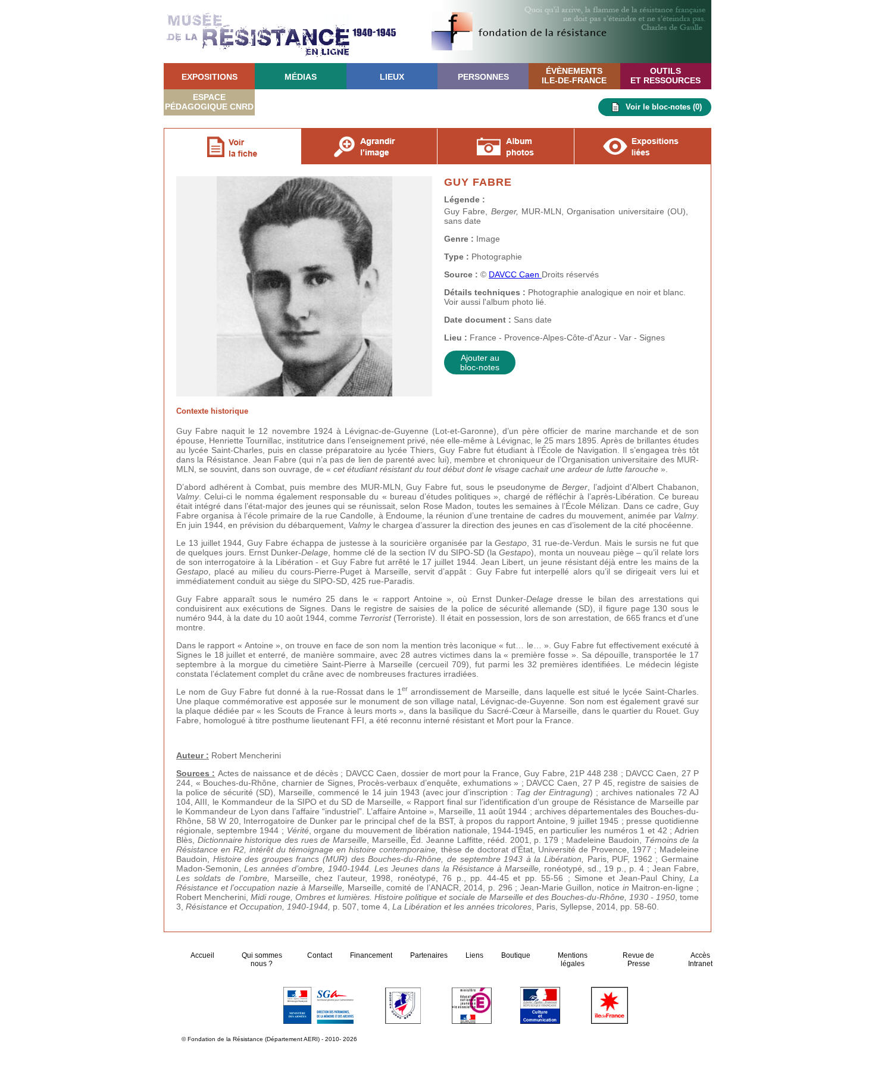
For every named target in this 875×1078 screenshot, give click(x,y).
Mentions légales (573, 959)
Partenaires (429, 955)
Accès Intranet (700, 959)
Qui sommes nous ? (262, 959)
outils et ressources (665, 75)
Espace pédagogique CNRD (209, 101)
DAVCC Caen (515, 274)
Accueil (203, 955)
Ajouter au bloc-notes (479, 362)
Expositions (210, 77)
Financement (371, 955)
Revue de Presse (638, 959)
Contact (319, 955)
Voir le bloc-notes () (664, 106)
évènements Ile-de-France (574, 75)
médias (301, 77)
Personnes (483, 77)
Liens (474, 955)
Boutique (515, 955)
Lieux (392, 77)
